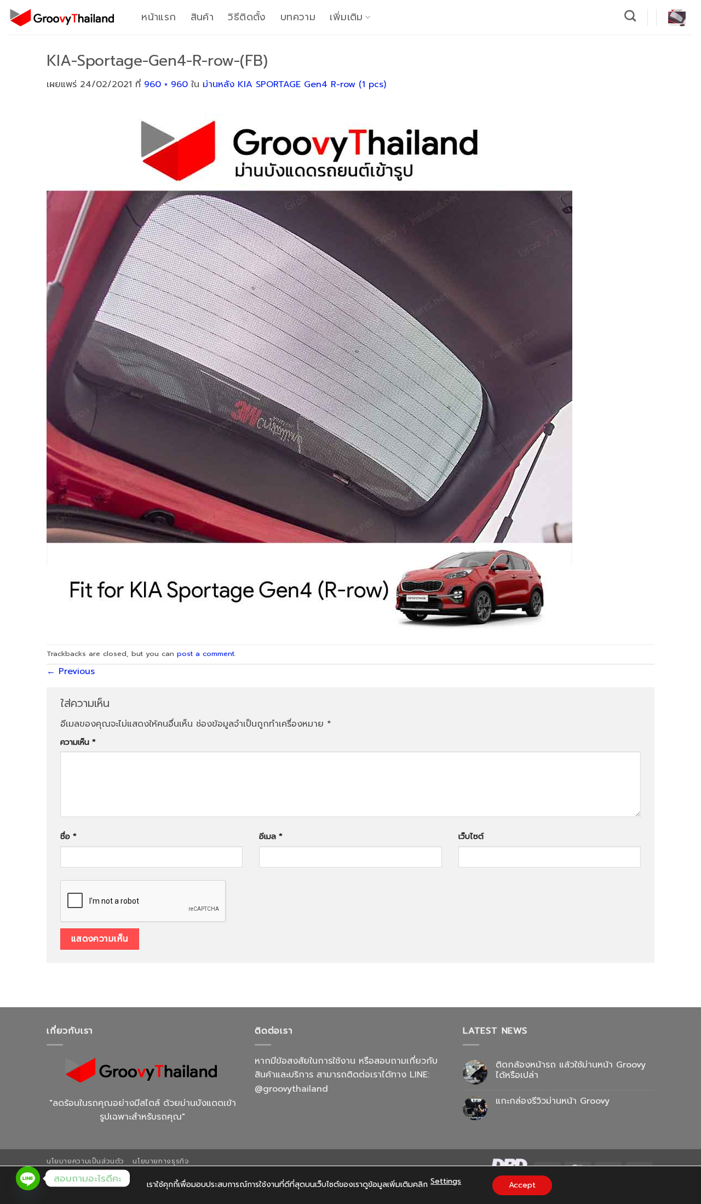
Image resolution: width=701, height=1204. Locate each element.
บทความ (297, 17)
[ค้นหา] (630, 15)
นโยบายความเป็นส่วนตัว (85, 1161)
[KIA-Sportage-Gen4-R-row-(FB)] (309, 367)
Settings (445, 1181)
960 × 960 (166, 84)
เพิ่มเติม (346, 17)
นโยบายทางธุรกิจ (161, 1161)
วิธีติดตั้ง (247, 17)
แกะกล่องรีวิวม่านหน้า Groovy (553, 1101)
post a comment (205, 653)
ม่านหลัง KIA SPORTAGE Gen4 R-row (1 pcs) (294, 84)
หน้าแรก (158, 17)
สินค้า (202, 17)
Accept (522, 1185)
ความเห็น (78, 742)
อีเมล (271, 836)
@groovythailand (291, 1088)
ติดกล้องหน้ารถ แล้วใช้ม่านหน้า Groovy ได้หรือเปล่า (571, 1070)
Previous (71, 671)
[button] (677, 17)
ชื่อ (68, 836)
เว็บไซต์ (471, 836)
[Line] (28, 1178)
